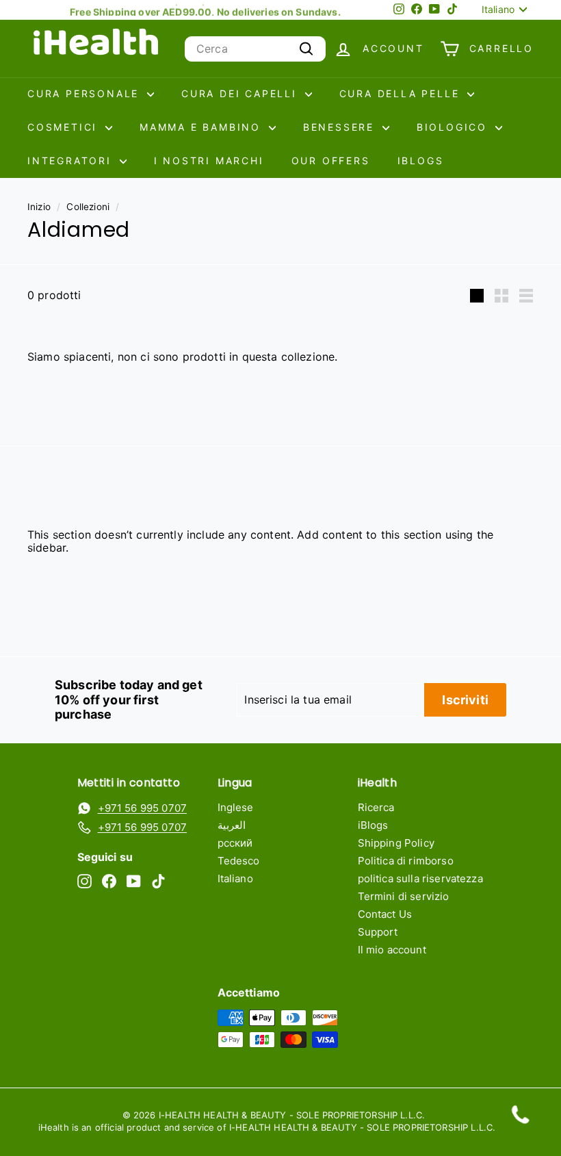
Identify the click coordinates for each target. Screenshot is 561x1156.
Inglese (236, 807)
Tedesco (239, 860)
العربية (232, 825)
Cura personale (85, 93)
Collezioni (87, 206)
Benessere (341, 127)
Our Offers (330, 160)
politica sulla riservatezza (420, 878)
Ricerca (376, 807)
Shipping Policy (396, 842)
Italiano (235, 878)
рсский (235, 842)
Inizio (39, 206)
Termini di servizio (403, 896)
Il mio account (392, 949)
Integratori (71, 160)
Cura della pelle (402, 93)
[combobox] (255, 49)
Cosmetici (64, 127)
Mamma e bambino (202, 127)
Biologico (454, 127)
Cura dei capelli (241, 93)
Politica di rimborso (406, 860)
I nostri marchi (209, 160)
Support (378, 931)
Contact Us (385, 914)
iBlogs (420, 160)
